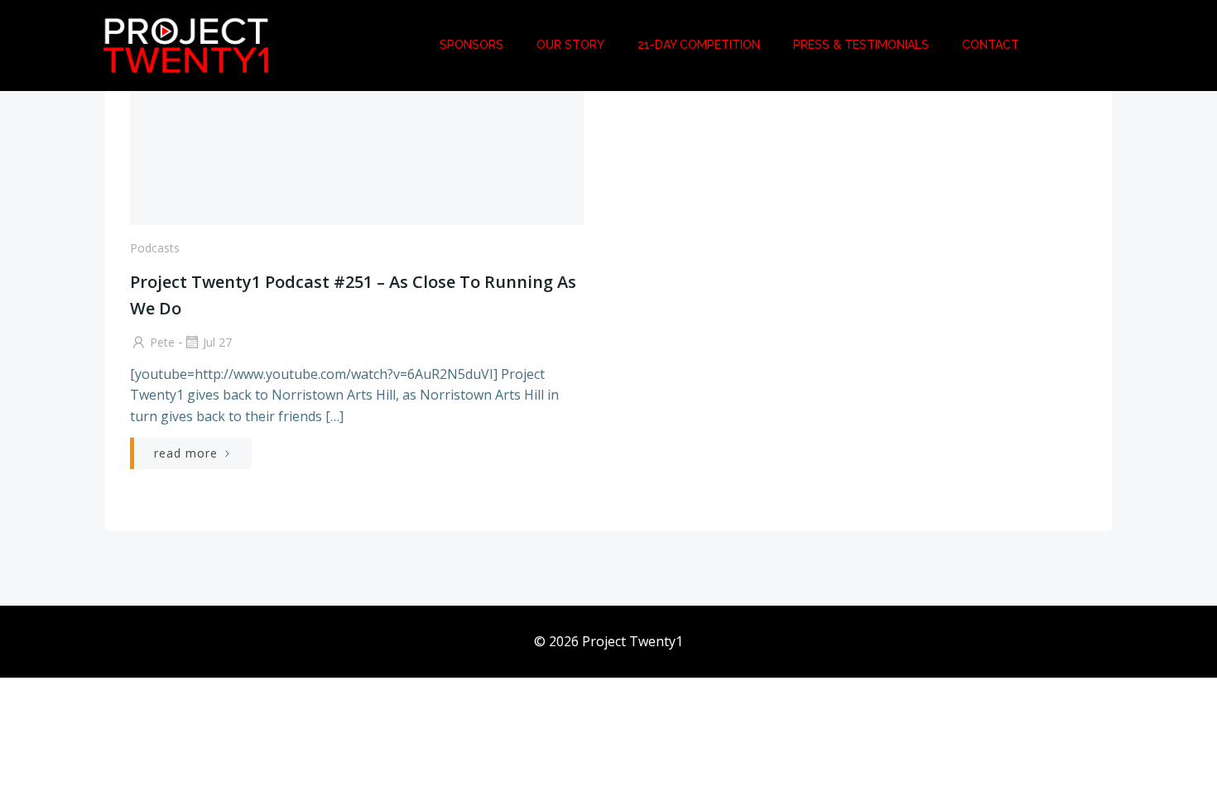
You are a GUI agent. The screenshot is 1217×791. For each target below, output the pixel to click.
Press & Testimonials (861, 44)
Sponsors (471, 44)
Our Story (570, 44)
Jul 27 (217, 342)
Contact (990, 44)
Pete (162, 342)
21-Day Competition (698, 44)
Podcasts (155, 248)
